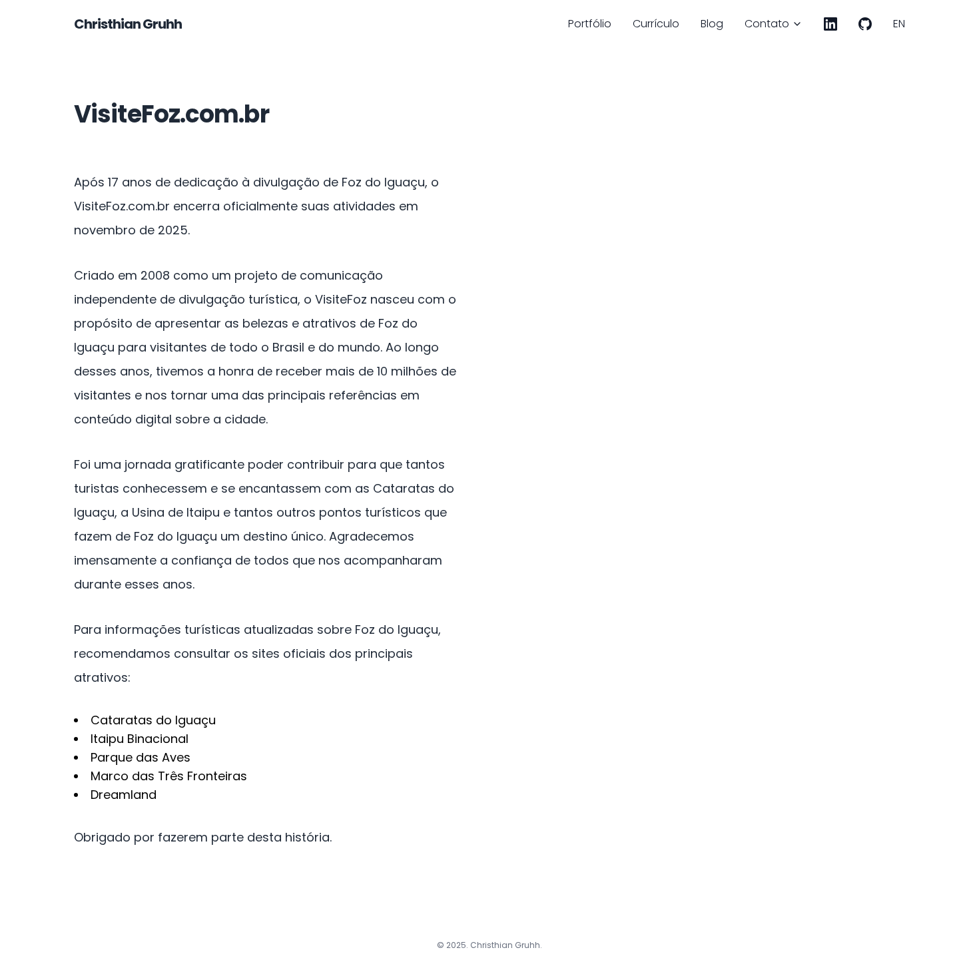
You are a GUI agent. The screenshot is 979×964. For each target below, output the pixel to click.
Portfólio (589, 23)
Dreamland (124, 794)
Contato (767, 23)
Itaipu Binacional (139, 738)
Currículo (656, 23)
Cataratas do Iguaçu (153, 720)
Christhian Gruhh (128, 24)
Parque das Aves (140, 757)
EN (899, 23)
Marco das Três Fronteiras (169, 776)
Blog (712, 23)
